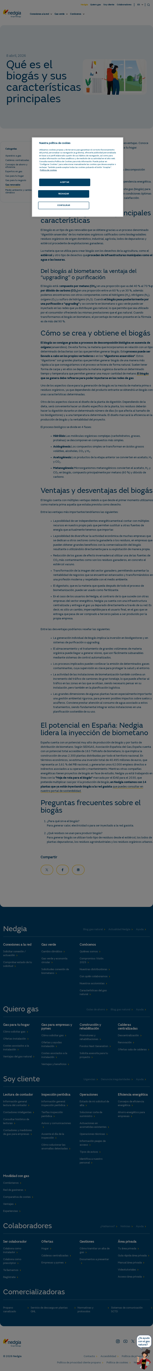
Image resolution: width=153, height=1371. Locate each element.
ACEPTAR (64, 182)
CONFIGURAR (63, 205)
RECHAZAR (63, 194)
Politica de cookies (48, 170)
